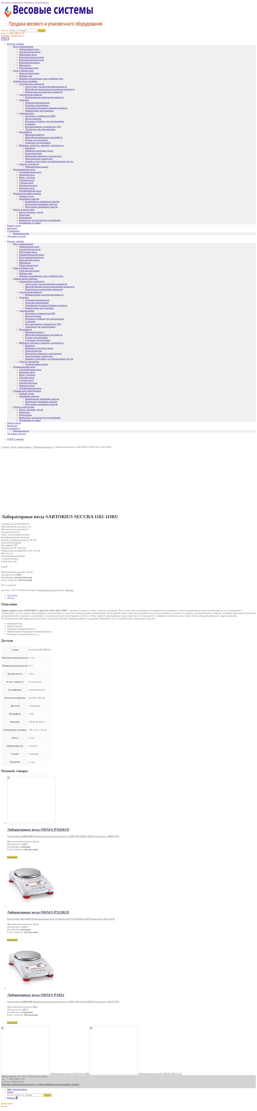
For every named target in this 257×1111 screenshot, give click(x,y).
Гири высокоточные (29, 73)
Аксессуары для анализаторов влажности (46, 86)
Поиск (41, 30)
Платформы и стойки (30, 223)
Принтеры (24, 215)
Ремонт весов (14, 225)
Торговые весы (26, 180)
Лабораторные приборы (25, 81)
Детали (10, 598)
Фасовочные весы (28, 185)
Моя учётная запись (17, 1089)
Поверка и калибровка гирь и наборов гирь (41, 78)
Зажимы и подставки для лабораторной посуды (49, 161)
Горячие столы (26, 196)
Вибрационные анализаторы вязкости (44, 97)
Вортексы (30, 148)
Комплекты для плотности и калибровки (40, 220)
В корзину (12, 857)
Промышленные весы (24, 169)
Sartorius (69, 590)
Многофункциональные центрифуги (43, 137)
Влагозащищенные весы (31, 60)
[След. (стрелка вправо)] (5, 1106)
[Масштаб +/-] (11, 1103)
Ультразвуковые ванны (36, 167)
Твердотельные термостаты (39, 159)
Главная (5, 447)
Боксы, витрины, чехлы (31, 212)
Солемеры (30, 124)
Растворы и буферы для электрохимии (44, 121)
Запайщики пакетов (29, 199)
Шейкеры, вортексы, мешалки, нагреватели (41, 145)
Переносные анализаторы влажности (44, 92)
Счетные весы (26, 183)
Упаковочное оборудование (27, 193)
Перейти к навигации (12, 2)
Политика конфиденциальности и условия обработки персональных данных (40, 1084)
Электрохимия (26, 113)
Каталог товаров (15, 44)
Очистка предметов (29, 164)
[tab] (131, 595)
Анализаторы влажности (31, 84)
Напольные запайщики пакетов (41, 204)
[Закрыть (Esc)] (2, 1103)
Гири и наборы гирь (23, 70)
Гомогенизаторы (33, 153)
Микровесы (25, 65)
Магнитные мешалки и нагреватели (43, 156)
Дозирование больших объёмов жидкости (46, 108)
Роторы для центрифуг (36, 140)
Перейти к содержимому (36, 2)
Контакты (12, 228)
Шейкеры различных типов (39, 150)
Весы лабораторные (23, 46)
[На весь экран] (8, 1103)
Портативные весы (28, 68)
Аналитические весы (29, 52)
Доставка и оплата (16, 236)
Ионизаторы (25, 217)
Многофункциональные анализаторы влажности (50, 89)
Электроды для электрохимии (40, 129)
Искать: (5, 30)
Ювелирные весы (28, 54)
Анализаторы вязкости (30, 94)
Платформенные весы (30, 191)
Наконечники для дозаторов (39, 110)
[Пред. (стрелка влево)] (2, 1106)
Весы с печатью (27, 177)
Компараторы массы (29, 62)
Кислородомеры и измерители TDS (43, 126)
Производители (21, 233)
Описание (12, 595)
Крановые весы (27, 175)
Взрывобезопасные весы (31, 57)
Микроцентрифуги (34, 134)
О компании (13, 231)
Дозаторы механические (37, 102)
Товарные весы (27, 188)
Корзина (12, 1098)
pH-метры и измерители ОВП (40, 116)
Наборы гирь (25, 76)
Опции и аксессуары (23, 209)
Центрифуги (25, 132)
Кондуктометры (33, 118)
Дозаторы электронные (37, 105)
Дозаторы (24, 100)
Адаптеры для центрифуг (38, 142)
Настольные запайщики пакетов (41, 207)
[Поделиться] (5, 1103)
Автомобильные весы (30, 172)
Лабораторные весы (29, 49)
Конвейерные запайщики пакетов (42, 201)
